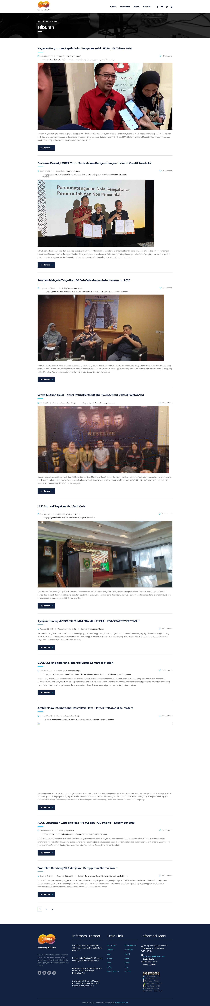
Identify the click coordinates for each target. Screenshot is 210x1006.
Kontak (146, 6)
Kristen (109, 958)
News (136, 6)
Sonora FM (125, 6)
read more (45, 148)
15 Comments (167, 56)
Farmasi (110, 950)
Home (113, 6)
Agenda (128, 971)
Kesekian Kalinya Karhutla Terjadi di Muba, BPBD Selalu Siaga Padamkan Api (87, 970)
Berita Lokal (111, 945)
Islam (109, 954)
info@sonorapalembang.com (154, 956)
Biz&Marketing (130, 945)
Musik (127, 958)
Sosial (109, 963)
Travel (127, 967)
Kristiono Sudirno (121, 1002)
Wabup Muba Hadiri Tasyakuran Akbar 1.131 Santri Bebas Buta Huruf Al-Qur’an (87, 947)
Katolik (127, 954)
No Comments (167, 402)
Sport (127, 963)
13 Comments (167, 288)
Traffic (109, 967)
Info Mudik (129, 950)
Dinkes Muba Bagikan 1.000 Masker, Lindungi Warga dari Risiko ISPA (87, 959)
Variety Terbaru (113, 971)
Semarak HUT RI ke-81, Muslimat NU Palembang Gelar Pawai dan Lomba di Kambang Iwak (86, 983)
